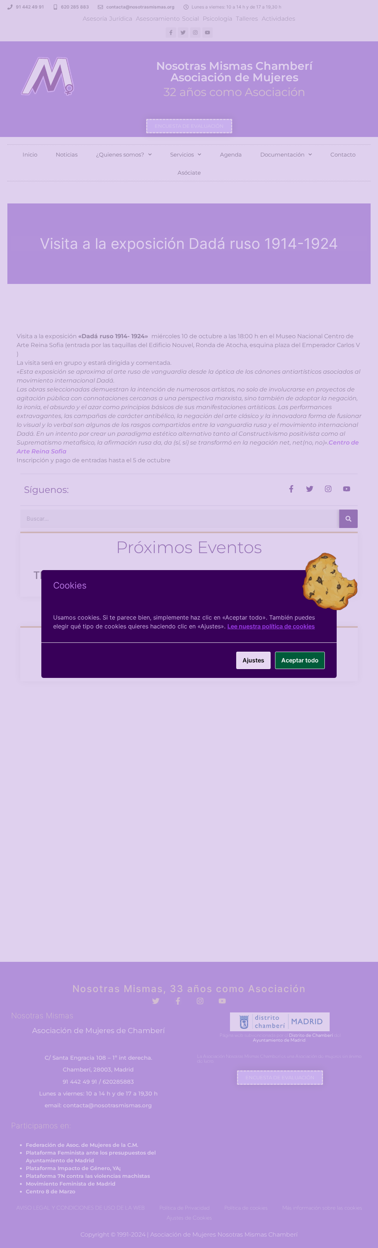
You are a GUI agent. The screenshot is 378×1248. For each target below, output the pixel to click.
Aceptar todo (300, 660)
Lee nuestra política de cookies (271, 626)
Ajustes (253, 660)
